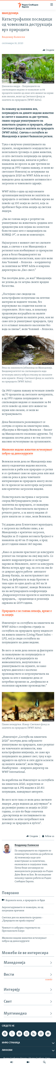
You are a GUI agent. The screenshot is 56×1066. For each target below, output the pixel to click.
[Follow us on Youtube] (19, 1034)
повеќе (48, 980)
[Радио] (11, 1062)
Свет (8, 1002)
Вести (9, 975)
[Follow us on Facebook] (5, 1034)
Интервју (12, 990)
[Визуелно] (28, 1062)
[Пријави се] (48, 1034)
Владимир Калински (13, 37)
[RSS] (34, 1034)
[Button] (48, 50)
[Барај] (44, 1062)
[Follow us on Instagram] (26, 1034)
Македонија (10, 13)
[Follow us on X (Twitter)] (12, 1034)
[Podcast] (41, 1034)
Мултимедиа (15, 1013)
